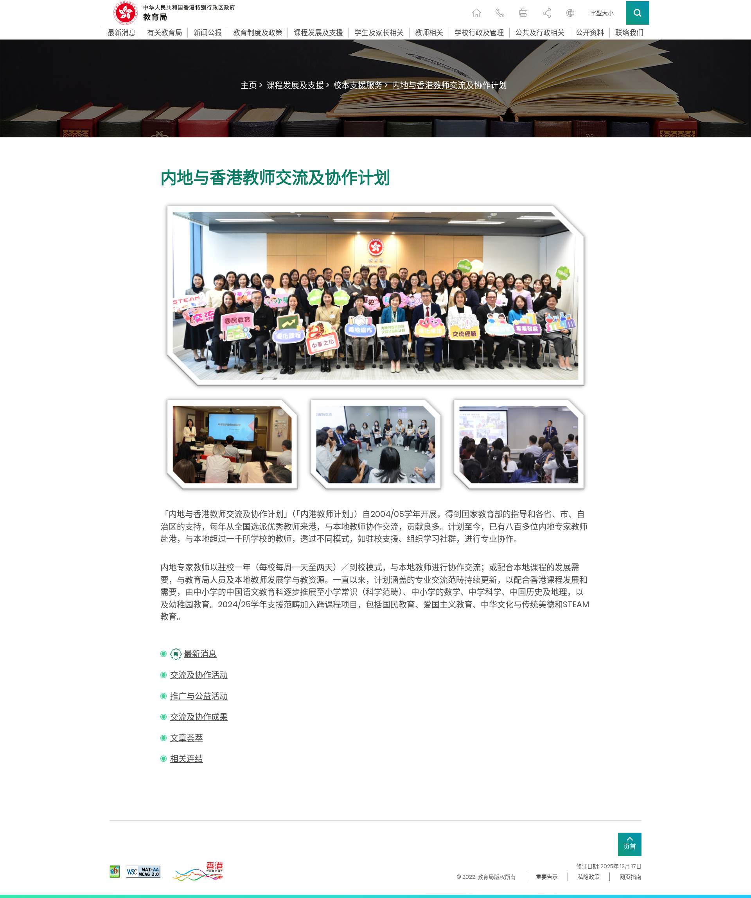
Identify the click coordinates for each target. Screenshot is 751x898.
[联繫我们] (500, 13)
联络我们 (629, 33)
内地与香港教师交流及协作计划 (449, 85)
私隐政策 (589, 877)
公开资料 (590, 33)
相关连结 (186, 758)
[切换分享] (547, 13)
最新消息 (122, 33)
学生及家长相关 (379, 33)
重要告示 (547, 877)
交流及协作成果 (199, 716)
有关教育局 (164, 33)
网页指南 (630, 877)
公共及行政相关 (539, 33)
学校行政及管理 (479, 33)
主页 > (251, 85)
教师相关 (429, 33)
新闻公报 (208, 33)
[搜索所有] (637, 13)
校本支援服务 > (360, 85)
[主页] (476, 13)
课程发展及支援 (318, 33)
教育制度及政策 (257, 33)
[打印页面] (523, 13)
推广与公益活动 (199, 696)
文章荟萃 (186, 737)
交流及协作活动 (199, 674)
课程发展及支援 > (297, 85)
